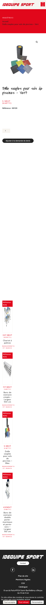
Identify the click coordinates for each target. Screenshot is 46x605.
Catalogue (23, 587)
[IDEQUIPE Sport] (18, 4)
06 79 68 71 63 (23, 593)
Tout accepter (9, 602)
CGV (23, 583)
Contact (23, 563)
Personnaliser (37, 602)
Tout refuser (24, 602)
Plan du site (23, 576)
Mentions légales (23, 579)
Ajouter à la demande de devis (18, 141)
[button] (43, 4)
